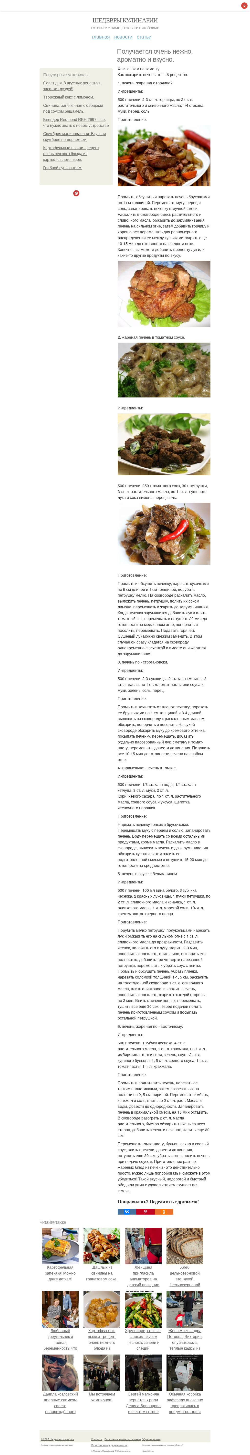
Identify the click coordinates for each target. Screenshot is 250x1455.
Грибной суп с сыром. (62, 168)
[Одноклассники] (164, 1212)
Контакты (96, 1439)
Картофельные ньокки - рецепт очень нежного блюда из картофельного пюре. (71, 154)
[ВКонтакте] (127, 1212)
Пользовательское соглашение (122, 1439)
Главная (101, 36)
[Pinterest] (145, 1212)
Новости (123, 36)
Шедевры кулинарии (125, 20)
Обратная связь (151, 1439)
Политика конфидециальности (109, 1445)
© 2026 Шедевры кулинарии (57, 1439)
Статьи (144, 36)
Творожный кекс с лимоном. (68, 97)
